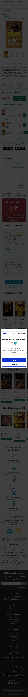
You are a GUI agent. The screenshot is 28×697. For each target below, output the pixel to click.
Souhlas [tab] (4, 333)
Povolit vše (14, 360)
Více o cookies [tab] (22, 333)
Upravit (13, 364)
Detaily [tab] (13, 333)
